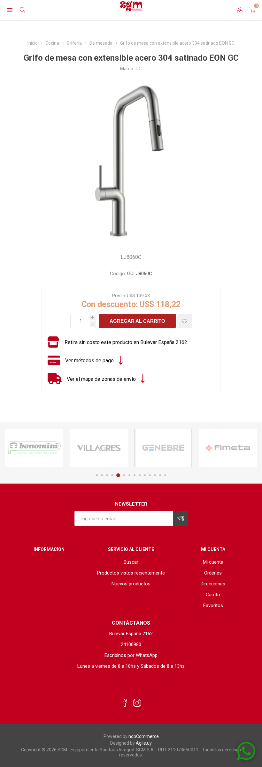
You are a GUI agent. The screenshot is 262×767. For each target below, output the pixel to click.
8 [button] (134, 475)
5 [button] (118, 475)
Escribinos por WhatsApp (131, 655)
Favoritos (213, 605)
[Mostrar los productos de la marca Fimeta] (228, 448)
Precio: (119, 295)
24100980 (131, 644)
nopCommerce (143, 736)
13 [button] (160, 475)
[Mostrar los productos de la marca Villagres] (99, 448)
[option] (34, 448)
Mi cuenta (213, 562)
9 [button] (140, 475)
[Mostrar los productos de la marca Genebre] (163, 448)
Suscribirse (180, 518)
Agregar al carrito (137, 321)
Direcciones (213, 584)
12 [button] (155, 475)
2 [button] (102, 475)
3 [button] (107, 475)
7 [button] (129, 475)
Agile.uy (144, 743)
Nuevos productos (131, 584)
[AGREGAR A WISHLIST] (184, 321)
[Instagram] (137, 703)
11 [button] (150, 475)
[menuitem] (131, 562)
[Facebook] (125, 703)
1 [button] (97, 475)
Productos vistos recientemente (131, 573)
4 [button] (112, 475)
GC (138, 68)
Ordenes (213, 573)
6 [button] (124, 475)
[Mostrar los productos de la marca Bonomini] (34, 448)
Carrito (213, 595)
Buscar (131, 562)
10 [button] (145, 475)
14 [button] (165, 475)
